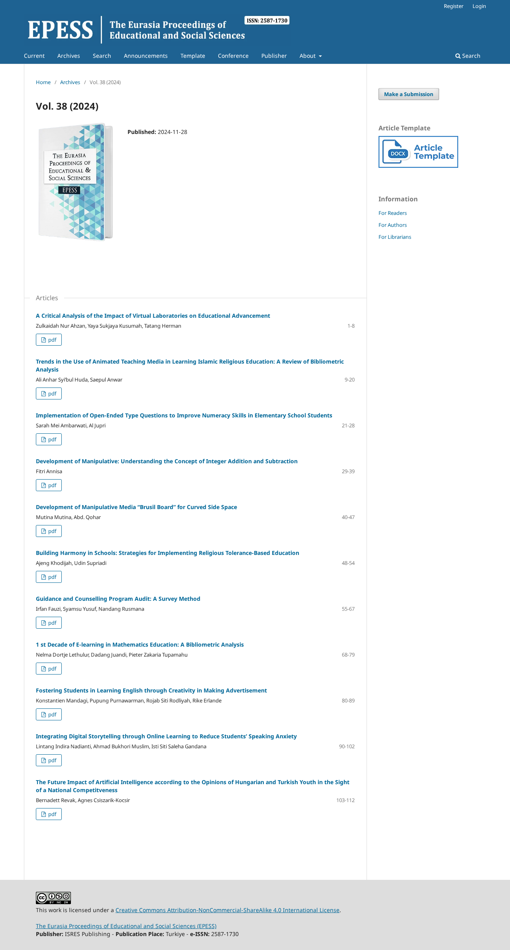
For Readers (393, 212)
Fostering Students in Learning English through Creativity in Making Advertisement (151, 690)
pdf (51, 339)
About (308, 55)
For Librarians (395, 236)
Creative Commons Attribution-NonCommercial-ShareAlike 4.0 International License (227, 910)
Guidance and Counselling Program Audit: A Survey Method (118, 598)
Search (102, 55)
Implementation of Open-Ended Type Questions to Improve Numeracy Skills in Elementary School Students (184, 415)
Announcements (146, 55)
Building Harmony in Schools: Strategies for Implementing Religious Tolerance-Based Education (167, 553)
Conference (233, 55)
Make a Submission (409, 94)
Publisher (274, 55)
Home (43, 82)
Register (453, 6)
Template (192, 55)
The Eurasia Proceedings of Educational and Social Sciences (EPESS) (126, 926)
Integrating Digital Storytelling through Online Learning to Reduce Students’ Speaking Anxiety (166, 736)
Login (479, 6)
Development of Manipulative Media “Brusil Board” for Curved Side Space (136, 507)
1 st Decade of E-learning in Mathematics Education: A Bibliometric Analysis (140, 644)
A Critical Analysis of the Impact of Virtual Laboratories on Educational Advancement (153, 315)
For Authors (393, 224)
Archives (68, 55)
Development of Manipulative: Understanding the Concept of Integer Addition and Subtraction (167, 461)
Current (34, 55)
